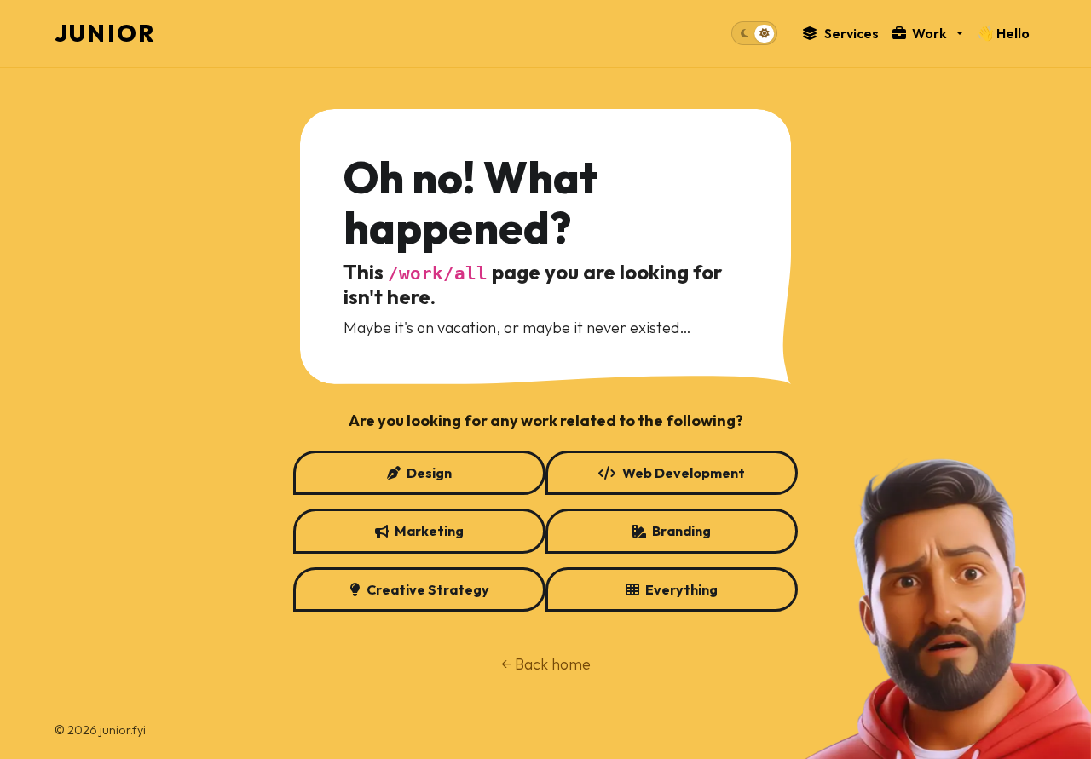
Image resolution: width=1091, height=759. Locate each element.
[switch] (754, 33)
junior (105, 33)
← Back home (546, 664)
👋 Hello (1003, 33)
